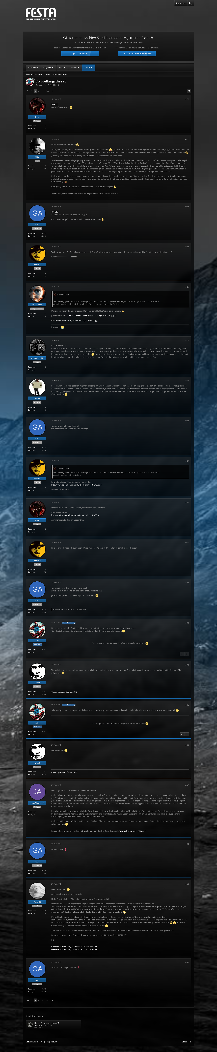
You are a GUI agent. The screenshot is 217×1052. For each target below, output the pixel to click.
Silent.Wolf (38, 1025)
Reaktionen (32, 126)
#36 (187, 745)
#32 (187, 582)
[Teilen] (189, 91)
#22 (187, 139)
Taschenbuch (125, 831)
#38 (187, 844)
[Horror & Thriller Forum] (41, 14)
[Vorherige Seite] (28, 91)
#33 (187, 623)
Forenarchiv (38, 1028)
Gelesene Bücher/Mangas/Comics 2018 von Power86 (74, 946)
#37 (187, 785)
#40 (187, 962)
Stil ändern (186, 1041)
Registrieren (181, 3)
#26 (187, 340)
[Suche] (190, 3)
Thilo (56, 212)
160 (47, 90)
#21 (187, 99)
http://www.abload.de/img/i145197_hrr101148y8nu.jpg (75, 485)
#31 (187, 542)
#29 (187, 461)
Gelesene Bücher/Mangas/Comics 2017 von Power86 (74, 949)
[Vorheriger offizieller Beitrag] (182, 654)
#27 (187, 380)
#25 (187, 287)
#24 (187, 246)
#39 (187, 884)
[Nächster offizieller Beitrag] (186, 654)
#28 (187, 420)
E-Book (141, 831)
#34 (187, 665)
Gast (56, 104)
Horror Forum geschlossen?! (46, 1023)
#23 (187, 206)
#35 (187, 705)
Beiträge (31, 129)
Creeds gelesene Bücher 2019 (64, 692)
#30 (187, 502)
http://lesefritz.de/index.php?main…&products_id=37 (74, 515)
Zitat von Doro (63, 294)
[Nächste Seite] (52, 91)
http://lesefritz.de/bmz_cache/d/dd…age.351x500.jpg (90, 315)
